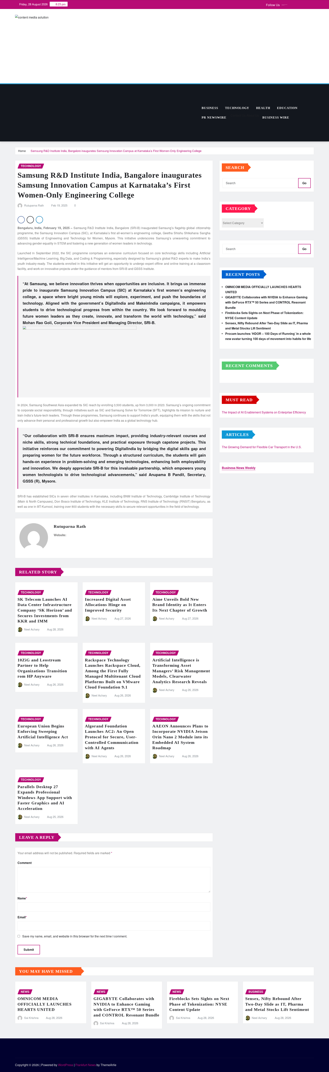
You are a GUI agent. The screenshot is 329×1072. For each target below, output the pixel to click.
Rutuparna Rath (34, 205)
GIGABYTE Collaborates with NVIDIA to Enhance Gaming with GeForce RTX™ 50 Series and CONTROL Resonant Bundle (266, 302)
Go (304, 183)
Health (263, 108)
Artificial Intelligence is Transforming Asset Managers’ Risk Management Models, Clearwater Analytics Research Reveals (181, 671)
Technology (237, 108)
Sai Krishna (31, 1018)
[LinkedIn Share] (39, 219)
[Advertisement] (107, 113)
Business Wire (275, 117)
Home (22, 151)
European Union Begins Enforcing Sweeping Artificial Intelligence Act (43, 731)
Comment (25, 863)
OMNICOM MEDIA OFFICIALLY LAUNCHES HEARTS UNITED (45, 1004)
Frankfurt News (85, 1065)
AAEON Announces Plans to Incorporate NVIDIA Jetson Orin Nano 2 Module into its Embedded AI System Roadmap (180, 737)
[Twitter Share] (30, 219)
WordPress (65, 1065)
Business (210, 108)
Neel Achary (32, 629)
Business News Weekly (239, 468)
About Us (252, 115)
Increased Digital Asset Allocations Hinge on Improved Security (108, 605)
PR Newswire (214, 117)
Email (22, 917)
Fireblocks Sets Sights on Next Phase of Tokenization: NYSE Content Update (199, 1004)
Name (22, 898)
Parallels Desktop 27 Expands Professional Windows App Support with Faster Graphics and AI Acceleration (45, 797)
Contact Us (238, 115)
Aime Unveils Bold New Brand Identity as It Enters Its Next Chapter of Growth (179, 605)
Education (287, 108)
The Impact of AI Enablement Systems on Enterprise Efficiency (264, 412)
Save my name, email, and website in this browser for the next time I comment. (74, 936)
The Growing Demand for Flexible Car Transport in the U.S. (262, 447)
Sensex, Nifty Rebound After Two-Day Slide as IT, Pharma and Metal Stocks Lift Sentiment (277, 1004)
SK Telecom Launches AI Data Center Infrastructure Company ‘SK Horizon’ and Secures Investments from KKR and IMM (45, 610)
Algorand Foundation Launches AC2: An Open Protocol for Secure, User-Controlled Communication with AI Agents (111, 737)
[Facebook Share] (21, 219)
